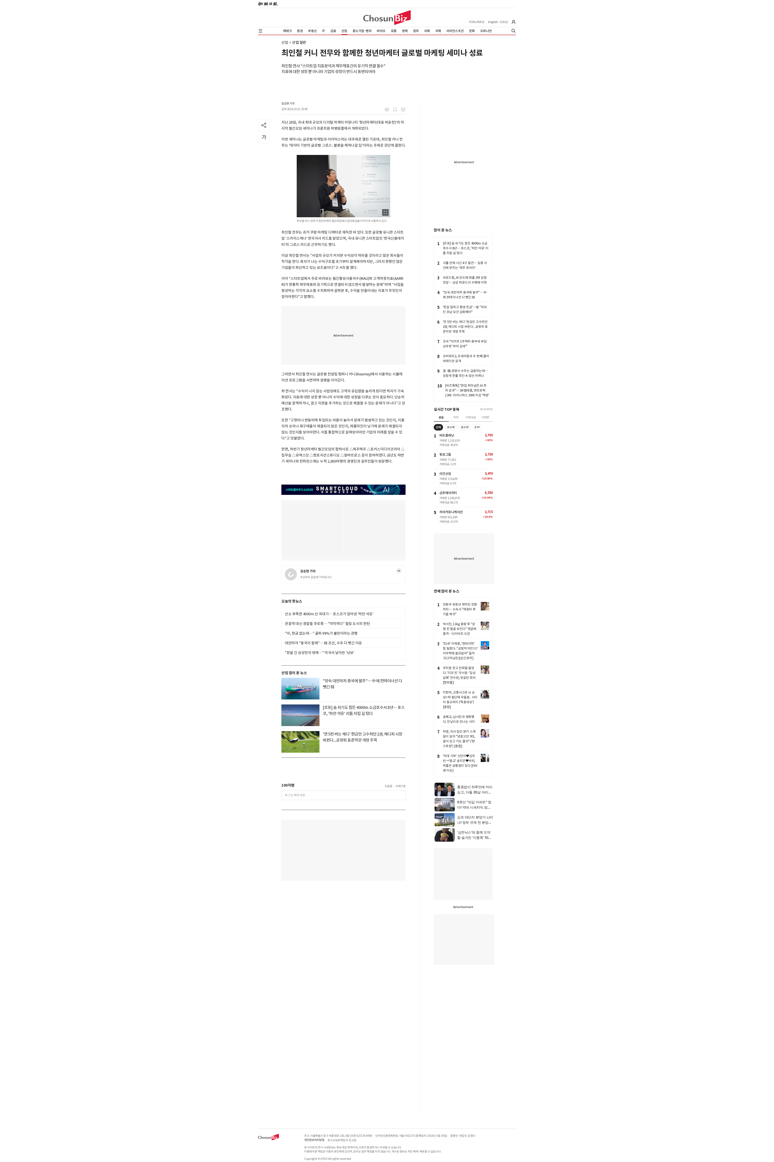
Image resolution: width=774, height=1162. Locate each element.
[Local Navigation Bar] (260, 30)
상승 (441, 417)
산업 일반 (299, 42)
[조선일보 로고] (268, 4)
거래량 (485, 417)
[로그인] (513, 22)
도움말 (388, 786)
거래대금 (470, 417)
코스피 (451, 427)
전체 (438, 427)
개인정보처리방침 (314, 1140)
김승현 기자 (287, 103)
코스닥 (465, 427)
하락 (456, 417)
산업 (284, 42)
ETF (477, 427)
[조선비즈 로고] (387, 17)
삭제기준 (400, 786)
